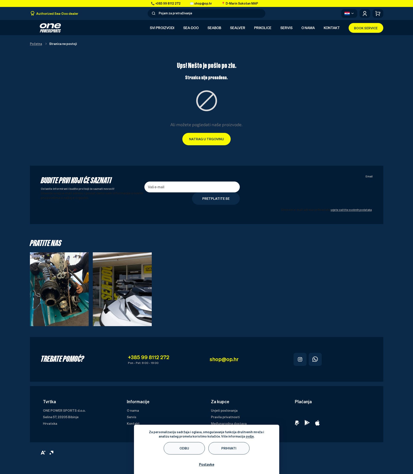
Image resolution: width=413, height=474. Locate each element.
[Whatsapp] (315, 359)
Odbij (184, 448)
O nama (133, 410)
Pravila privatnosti (225, 417)
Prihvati (228, 448)
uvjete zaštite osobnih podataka (351, 209)
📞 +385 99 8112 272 (166, 3)
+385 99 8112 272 (148, 357)
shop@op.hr (224, 359)
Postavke (206, 464)
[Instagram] (300, 359)
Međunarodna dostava (229, 423)
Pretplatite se (216, 198)
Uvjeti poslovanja (224, 410)
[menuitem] (162, 28)
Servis (131, 417)
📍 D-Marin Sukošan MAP (239, 3)
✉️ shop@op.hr (201, 3)
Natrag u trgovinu (206, 139)
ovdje (250, 436)
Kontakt (133, 423)
